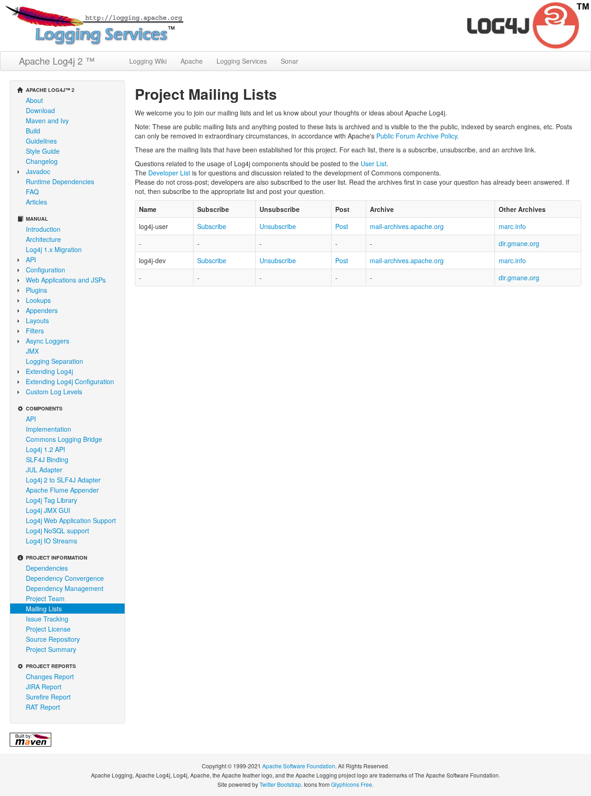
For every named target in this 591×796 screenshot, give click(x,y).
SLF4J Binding (47, 459)
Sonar (289, 61)
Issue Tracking (47, 618)
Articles (36, 201)
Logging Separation (54, 361)
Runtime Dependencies (60, 181)
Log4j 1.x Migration (54, 249)
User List (373, 163)
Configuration (45, 269)
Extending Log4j (49, 371)
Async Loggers (47, 340)
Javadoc (38, 171)
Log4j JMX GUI (48, 510)
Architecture (43, 239)
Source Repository (53, 639)
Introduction (43, 229)
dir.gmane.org (519, 243)
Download (40, 110)
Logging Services (242, 61)
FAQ (32, 191)
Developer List (169, 172)
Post (341, 226)
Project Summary (51, 649)
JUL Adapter (44, 469)
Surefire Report (48, 696)
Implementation (48, 429)
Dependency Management (64, 588)
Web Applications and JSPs (66, 279)
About (34, 100)
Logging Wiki (148, 61)
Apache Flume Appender (62, 489)
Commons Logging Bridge (64, 439)
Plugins (36, 290)
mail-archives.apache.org (407, 226)
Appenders (42, 310)
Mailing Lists (44, 608)
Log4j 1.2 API (45, 449)
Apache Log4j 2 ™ (57, 60)
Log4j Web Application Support (71, 520)
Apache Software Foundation (298, 766)
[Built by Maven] (30, 738)
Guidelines (41, 140)
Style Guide (43, 151)
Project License (48, 628)
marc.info (512, 226)
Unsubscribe (277, 226)
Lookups (38, 300)
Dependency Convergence (65, 578)
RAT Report (43, 707)
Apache (192, 61)
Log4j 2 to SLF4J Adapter (63, 479)
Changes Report (50, 676)
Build (33, 130)
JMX (32, 351)
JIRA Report (43, 686)
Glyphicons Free (351, 784)
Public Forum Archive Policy (416, 135)
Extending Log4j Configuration (70, 381)
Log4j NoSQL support (57, 530)
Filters (35, 330)
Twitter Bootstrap (280, 784)
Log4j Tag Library (51, 500)
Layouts (37, 320)
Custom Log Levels (54, 391)
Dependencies (47, 568)
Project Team (45, 598)
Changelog (42, 161)
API (31, 259)
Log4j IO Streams (51, 540)
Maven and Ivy (47, 120)
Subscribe (211, 226)
